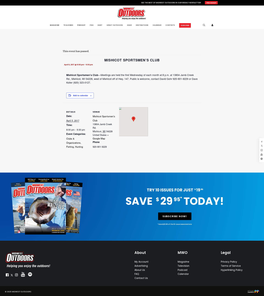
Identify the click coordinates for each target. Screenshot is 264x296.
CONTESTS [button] (170, 25)
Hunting (79, 146)
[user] (212, 25)
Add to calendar (80, 95)
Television (183, 266)
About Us (139, 270)
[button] (7, 275)
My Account (141, 261)
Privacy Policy (229, 261)
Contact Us (141, 278)
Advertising (141, 266)
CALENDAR (157, 25)
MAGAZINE (54, 25)
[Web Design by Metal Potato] (253, 292)
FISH (91, 25)
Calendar (183, 274)
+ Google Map (101, 136)
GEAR (129, 25)
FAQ (136, 274)
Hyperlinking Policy (232, 270)
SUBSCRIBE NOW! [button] (175, 216)
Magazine (183, 261)
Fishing (70, 146)
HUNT (100, 25)
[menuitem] (54, 25)
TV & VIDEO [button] (68, 25)
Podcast (183, 270)
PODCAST (81, 25)
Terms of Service (231, 266)
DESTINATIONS (142, 25)
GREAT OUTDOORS (115, 25)
